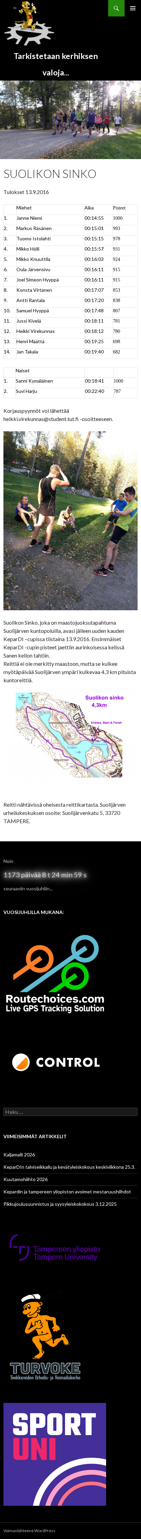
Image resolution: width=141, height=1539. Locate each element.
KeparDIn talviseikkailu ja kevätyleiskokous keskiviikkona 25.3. (69, 1167)
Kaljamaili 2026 (19, 1154)
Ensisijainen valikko (133, 8)
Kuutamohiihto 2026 (25, 1179)
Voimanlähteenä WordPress (29, 1530)
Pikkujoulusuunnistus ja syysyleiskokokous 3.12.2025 (60, 1204)
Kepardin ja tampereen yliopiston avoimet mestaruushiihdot (67, 1191)
